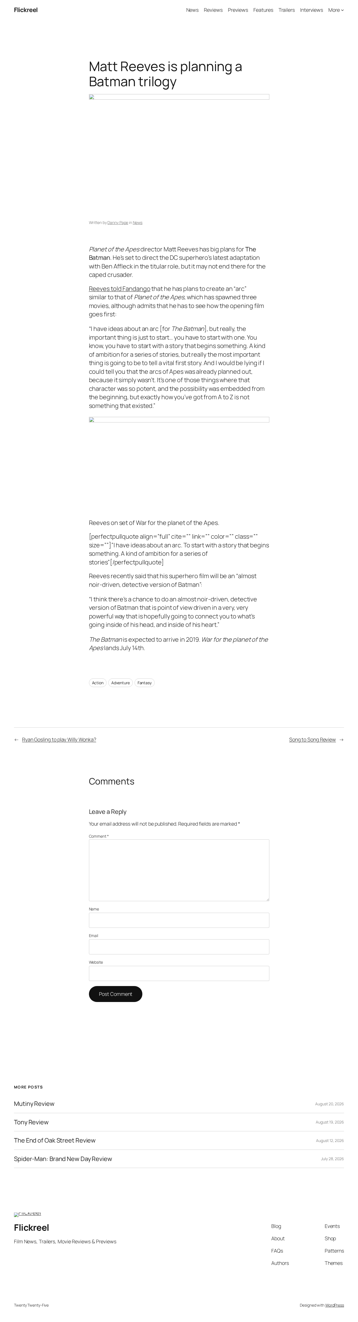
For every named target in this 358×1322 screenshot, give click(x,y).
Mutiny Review (34, 1103)
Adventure (120, 682)
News (138, 222)
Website (96, 962)
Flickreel (26, 10)
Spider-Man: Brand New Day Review (63, 1158)
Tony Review (31, 1122)
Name (94, 909)
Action (97, 682)
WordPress (334, 1305)
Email (93, 935)
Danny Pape (117, 222)
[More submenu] (342, 9)
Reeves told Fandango (119, 288)
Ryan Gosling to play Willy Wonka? (59, 739)
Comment (99, 836)
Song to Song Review (312, 739)
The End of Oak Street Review (55, 1140)
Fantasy (145, 682)
